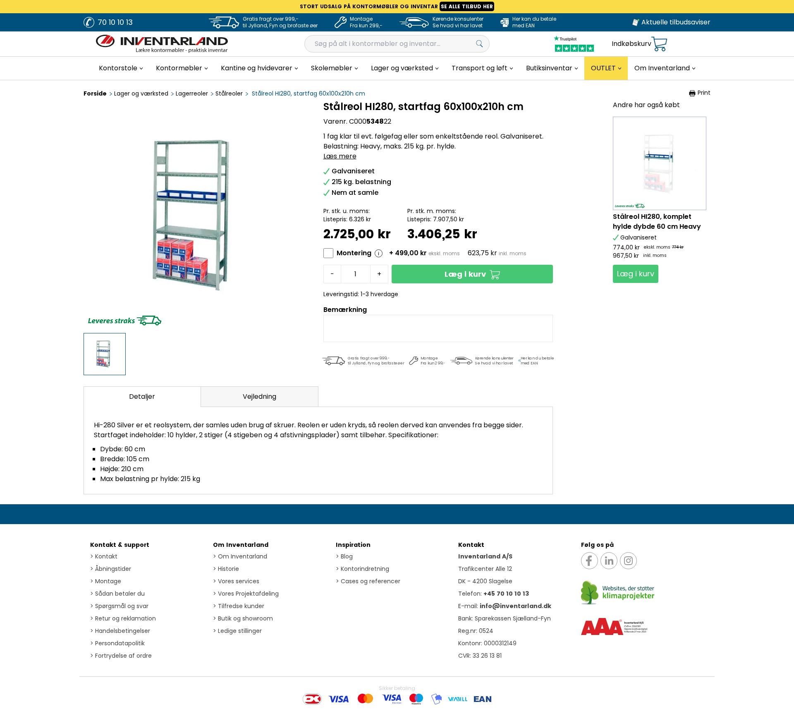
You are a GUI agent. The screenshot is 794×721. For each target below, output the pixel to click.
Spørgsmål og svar (119, 606)
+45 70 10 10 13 (506, 593)
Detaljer (142, 396)
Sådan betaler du (117, 593)
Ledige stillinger (237, 631)
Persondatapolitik (117, 643)
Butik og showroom (243, 618)
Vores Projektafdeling (246, 593)
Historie (226, 569)
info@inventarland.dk (515, 606)
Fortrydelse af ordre (121, 656)
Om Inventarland (240, 545)
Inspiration (353, 545)
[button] (472, 274)
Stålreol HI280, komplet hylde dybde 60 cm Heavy (657, 221)
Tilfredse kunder (238, 606)
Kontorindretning (362, 569)
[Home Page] (162, 44)
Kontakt (103, 556)
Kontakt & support (119, 545)
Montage (105, 581)
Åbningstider (110, 569)
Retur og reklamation (123, 618)
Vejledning (259, 396)
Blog (344, 556)
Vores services (236, 581)
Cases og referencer (368, 581)
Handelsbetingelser (120, 631)
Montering (354, 253)
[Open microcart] (659, 44)
